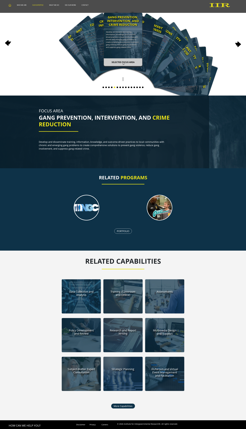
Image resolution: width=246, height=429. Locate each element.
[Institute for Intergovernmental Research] (10, 5)
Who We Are (22, 5)
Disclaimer (80, 424)
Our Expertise (37, 5)
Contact (85, 5)
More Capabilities (123, 406)
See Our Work (70, 5)
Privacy (93, 424)
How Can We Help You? (24, 425)
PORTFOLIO (123, 231)
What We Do (54, 5)
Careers (104, 424)
